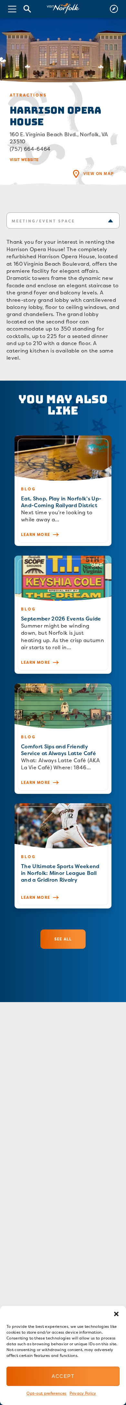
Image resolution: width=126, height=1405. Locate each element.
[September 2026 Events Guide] (63, 615)
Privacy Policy (82, 1393)
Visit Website (24, 159)
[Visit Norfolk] (63, 8)
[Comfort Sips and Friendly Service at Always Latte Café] (63, 738)
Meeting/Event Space (43, 221)
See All (63, 939)
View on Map (98, 173)
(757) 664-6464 (30, 148)
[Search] (27, 9)
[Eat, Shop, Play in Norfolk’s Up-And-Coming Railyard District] (63, 491)
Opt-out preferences (46, 1393)
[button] (116, 1314)
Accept (63, 1376)
